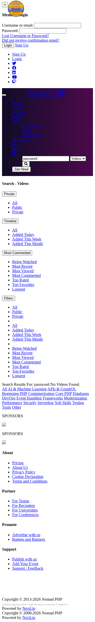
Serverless (45, 403)
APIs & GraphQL (61, 389)
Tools (6, 407)
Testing (78, 403)
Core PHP (63, 393)
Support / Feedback (27, 568)
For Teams (20, 501)
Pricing (18, 463)
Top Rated (20, 280)
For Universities (25, 510)
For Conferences (25, 515)
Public (17, 207)
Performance (12, 403)
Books (17, 117)
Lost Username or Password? (25, 36)
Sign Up (21, 45)
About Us (20, 467)
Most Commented (17, 253)
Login (8, 45)
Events (17, 103)
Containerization (41, 393)
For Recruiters (23, 505)
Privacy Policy (23, 472)
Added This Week (26, 239)
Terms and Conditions (29, 481)
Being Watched (24, 262)
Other (16, 407)
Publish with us (24, 559)
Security (29, 403)
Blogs (27, 131)
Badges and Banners (28, 539)
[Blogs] (14, 144)
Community (31, 135)
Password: (10, 30)
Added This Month (27, 244)
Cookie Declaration (27, 476)
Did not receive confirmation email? (30, 40)
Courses (18, 112)
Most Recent (22, 266)
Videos (17, 108)
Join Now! (21, 169)
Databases (81, 393)
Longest (18, 289)
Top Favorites (23, 284)
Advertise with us (26, 535)
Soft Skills (63, 403)
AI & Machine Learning (27, 389)
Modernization (75, 398)
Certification (32, 126)
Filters (8, 298)
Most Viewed (23, 271)
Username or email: (17, 25)
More (16, 121)
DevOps (8, 398)
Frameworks (53, 398)
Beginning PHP (14, 393)
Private (9, 194)
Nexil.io (28, 608)
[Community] (14, 149)
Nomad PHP (47, 92)
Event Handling (29, 398)
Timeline (10, 221)
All (14, 203)
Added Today (23, 234)
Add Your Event (25, 564)
